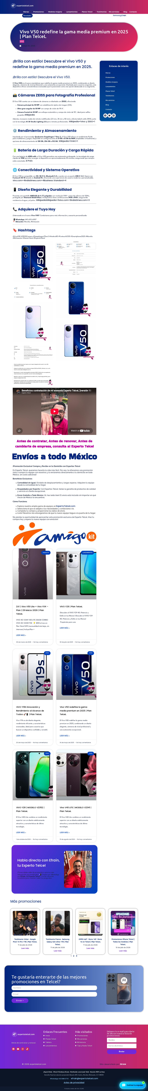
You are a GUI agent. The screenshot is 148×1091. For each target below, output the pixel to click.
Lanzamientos (71, 12)
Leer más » (21, 635)
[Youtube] (18, 1049)
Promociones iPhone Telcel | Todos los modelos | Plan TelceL (123, 941)
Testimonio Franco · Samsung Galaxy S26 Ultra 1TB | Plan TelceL (57, 941)
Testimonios (102, 12)
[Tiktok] (27, 1049)
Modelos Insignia (55, 12)
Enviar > (20, 1000)
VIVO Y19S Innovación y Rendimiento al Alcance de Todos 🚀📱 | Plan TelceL (30, 711)
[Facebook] (13, 1049)
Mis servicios (114, 12)
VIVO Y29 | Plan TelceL (71, 606)
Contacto (133, 12)
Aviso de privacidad (74, 1082)
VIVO (22, 41)
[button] (124, 15)
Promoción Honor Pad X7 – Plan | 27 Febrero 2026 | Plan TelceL (60, 15)
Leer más (25, 948)
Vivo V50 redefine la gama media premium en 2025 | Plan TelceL (75, 711)
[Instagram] (23, 1049)
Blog (125, 12)
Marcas (26, 12)
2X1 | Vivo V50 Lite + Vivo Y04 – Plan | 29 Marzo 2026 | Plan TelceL (32, 610)
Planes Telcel (87, 12)
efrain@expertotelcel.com (84, 1078)
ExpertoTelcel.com (65, 506)
